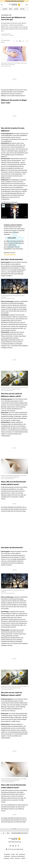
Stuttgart (10, 8)
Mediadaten (7, 856)
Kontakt (12, 858)
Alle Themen (22, 8)
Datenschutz (22, 854)
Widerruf (23, 858)
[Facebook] (18, 846)
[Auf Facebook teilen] (17, 41)
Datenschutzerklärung (10, 254)
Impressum (17, 858)
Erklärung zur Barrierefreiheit (18, 856)
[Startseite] (3, 833)
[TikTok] (16, 846)
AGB (17, 854)
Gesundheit (16, 8)
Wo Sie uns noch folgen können (15, 849)
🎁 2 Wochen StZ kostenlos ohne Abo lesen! (14, 1)
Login (27, 4)
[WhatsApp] (13, 846)
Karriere (13, 854)
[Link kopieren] (14, 41)
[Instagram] (10, 846)
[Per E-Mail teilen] (20, 41)
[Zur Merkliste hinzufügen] (27, 41)
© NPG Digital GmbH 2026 (14, 842)
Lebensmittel (4, 8)
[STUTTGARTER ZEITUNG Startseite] (14, 5)
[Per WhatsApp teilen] (23, 41)
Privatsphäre (7, 854)
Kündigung (6, 858)
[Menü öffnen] (1, 4)
